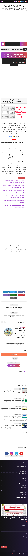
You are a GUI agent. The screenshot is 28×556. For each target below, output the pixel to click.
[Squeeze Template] (23, 554)
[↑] (14, 551)
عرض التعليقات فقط (13, 362)
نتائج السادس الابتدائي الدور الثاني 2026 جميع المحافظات (15, 518)
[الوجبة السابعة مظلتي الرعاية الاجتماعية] (24, 400)
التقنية (23, 476)
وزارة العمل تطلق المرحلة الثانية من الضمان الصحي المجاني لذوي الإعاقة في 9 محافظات (14, 181)
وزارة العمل (14, 62)
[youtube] (19, 1)
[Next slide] (2, 322)
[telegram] (21, 1)
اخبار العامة (22, 471)
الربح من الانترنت (22, 478)
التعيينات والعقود (21, 473)
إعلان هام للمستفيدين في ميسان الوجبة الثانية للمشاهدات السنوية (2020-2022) (15, 196)
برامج (24, 481)
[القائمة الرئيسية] (3, 44)
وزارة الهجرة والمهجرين (20, 497)
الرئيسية (22, 44)
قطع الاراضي (22, 488)
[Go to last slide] (5, 322)
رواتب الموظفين (22, 483)
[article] (14, 307)
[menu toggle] (26, 1)
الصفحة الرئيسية (21, 62)
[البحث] (2, 1)
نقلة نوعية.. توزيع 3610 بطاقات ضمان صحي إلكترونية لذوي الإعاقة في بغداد (13, 191)
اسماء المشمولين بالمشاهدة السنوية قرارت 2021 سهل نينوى (14, 201)
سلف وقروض (22, 485)
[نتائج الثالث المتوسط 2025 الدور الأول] (24, 425)
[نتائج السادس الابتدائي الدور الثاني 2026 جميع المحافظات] (14, 510)
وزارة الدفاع (22, 492)
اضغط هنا (11, 136)
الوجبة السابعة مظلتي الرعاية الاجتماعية (12, 400)
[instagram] (15, 1)
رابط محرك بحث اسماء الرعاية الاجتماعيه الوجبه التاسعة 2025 (12, 416)
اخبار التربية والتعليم (21, 466)
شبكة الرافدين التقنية (14, 6)
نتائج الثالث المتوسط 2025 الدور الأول (13, 425)
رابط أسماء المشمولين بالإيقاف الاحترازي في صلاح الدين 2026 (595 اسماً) (14, 206)
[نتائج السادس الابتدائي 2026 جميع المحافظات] (24, 408)
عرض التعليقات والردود (13, 365)
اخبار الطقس (22, 469)
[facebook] (23, 1)
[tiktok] (17, 1)
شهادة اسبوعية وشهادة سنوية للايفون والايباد (12, 391)
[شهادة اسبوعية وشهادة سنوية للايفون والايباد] (24, 390)
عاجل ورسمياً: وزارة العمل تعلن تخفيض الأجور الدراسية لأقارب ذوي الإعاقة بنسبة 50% (13, 186)
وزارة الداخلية (22, 490)
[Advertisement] (14, 26)
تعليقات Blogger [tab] (14, 354)
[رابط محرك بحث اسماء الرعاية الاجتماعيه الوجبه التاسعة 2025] (24, 416)
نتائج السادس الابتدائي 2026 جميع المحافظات (11, 408)
